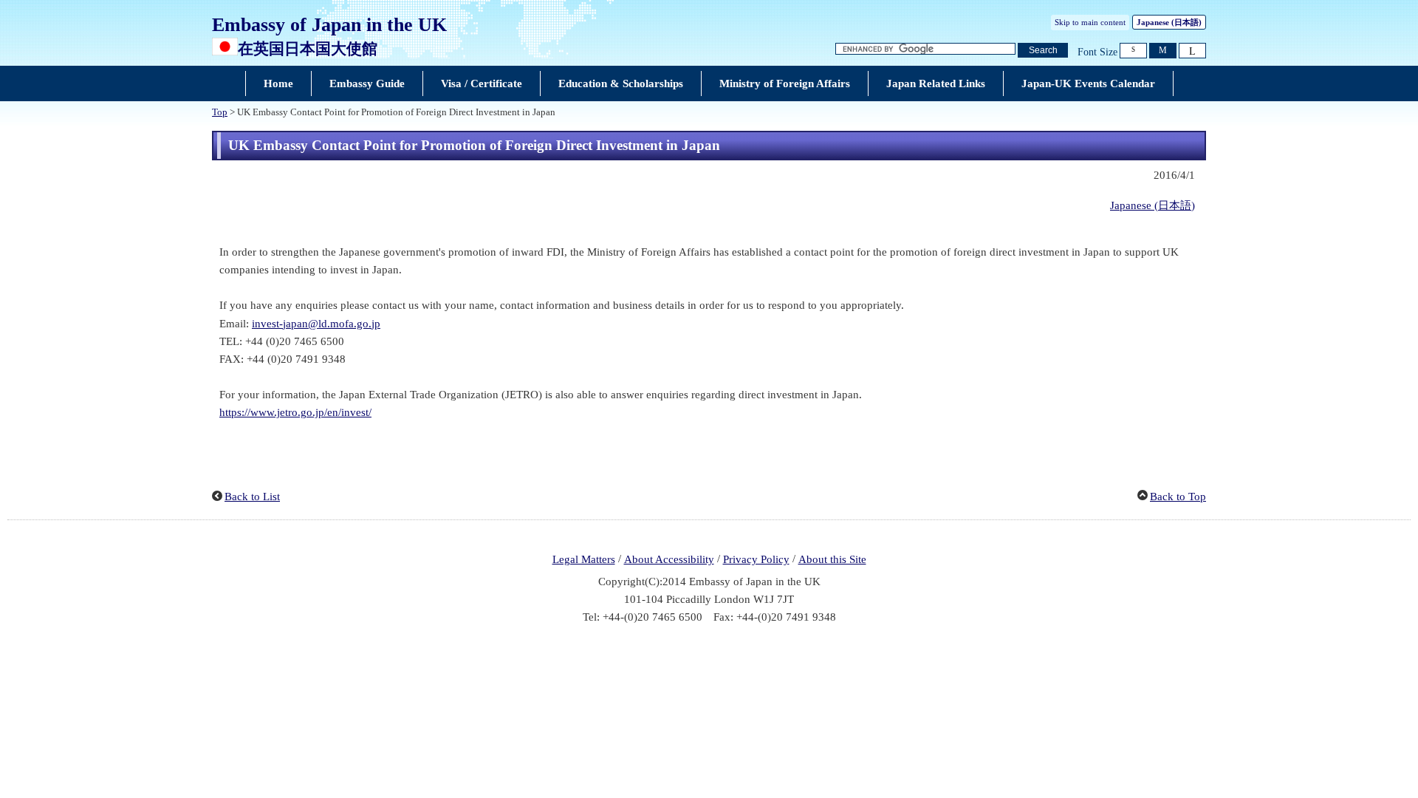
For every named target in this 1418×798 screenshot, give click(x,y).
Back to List (252, 496)
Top (219, 112)
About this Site (832, 559)
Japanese (1169, 22)
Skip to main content (1090, 22)
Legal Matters (583, 559)
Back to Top (1178, 496)
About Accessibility (669, 559)
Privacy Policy (756, 559)
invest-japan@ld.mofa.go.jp (316, 324)
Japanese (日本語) (1152, 205)
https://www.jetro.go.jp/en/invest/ (295, 412)
